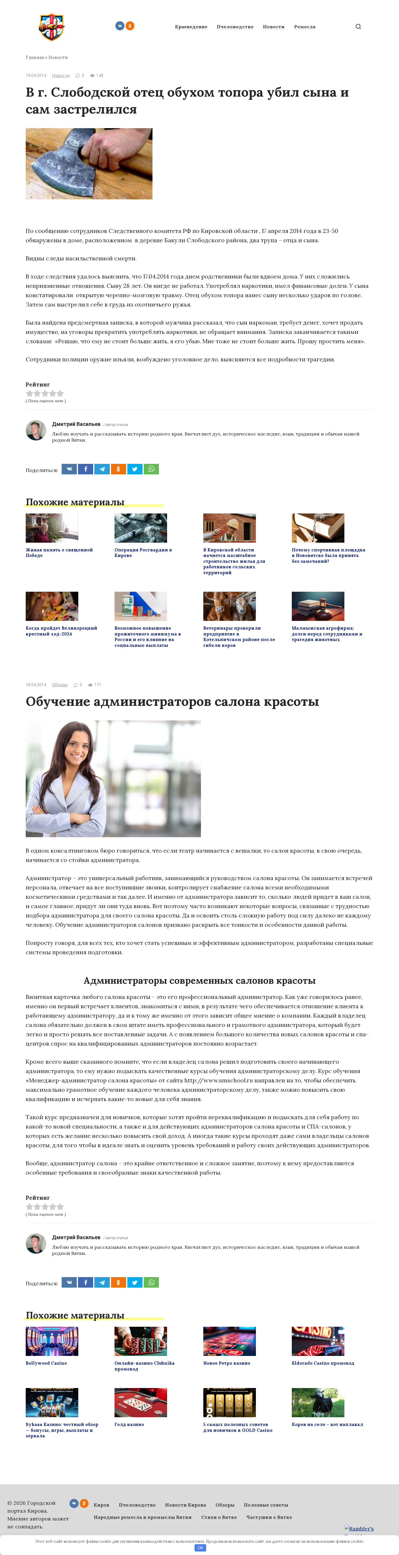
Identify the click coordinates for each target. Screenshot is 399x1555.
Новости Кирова (185, 1505)
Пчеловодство (235, 26)
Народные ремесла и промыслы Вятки (143, 1517)
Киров (101, 1505)
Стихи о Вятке (219, 1517)
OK (200, 1548)
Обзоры (59, 684)
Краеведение (191, 26)
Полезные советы (266, 1505)
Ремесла (304, 26)
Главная (35, 57)
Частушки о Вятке (269, 1517)
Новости (273, 26)
